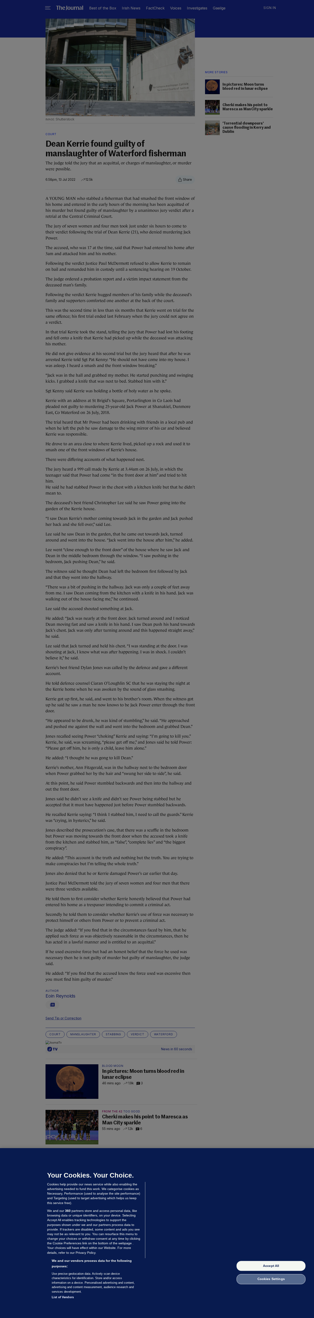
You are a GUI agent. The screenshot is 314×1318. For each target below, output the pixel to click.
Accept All (271, 1266)
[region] (157, 1233)
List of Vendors (63, 1297)
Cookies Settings (271, 1279)
